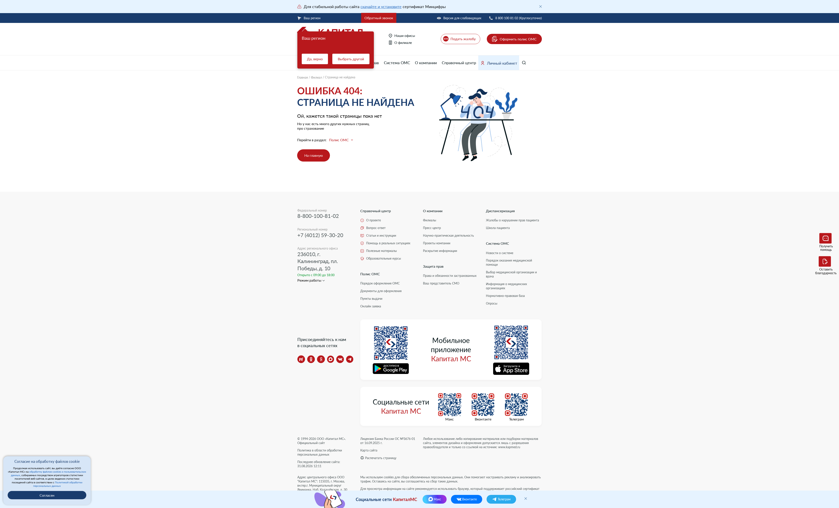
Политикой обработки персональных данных (57, 484)
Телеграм (516, 419)
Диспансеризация (500, 211)
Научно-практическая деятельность (448, 235)
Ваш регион (312, 18)
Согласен (47, 495)
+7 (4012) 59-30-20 (320, 235)
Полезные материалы (381, 251)
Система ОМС (397, 62)
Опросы (491, 303)
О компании (426, 62)
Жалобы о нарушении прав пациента (512, 220)
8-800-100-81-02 (318, 216)
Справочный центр (459, 62)
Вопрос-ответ (376, 228)
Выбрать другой (351, 59)
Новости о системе (499, 253)
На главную (313, 155)
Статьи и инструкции (381, 235)
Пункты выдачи (371, 298)
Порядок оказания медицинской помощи (509, 262)
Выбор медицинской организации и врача (511, 274)
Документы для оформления (381, 291)
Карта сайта (368, 450)
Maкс (449, 419)
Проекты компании (436, 243)
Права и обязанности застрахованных (450, 275)
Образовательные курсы (383, 258)
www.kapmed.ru (509, 447)
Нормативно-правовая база (505, 296)
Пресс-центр (432, 228)
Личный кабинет (502, 63)
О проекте (373, 220)
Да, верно (315, 59)
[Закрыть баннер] (540, 6)
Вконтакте (483, 419)
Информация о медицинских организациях (506, 286)
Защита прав (433, 266)
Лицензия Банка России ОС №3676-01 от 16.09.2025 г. (387, 441)
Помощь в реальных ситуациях (388, 243)
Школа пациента (498, 228)
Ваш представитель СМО (441, 283)
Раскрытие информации (440, 251)
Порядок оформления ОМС (380, 283)
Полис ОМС (370, 274)
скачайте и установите (381, 6)
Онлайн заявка (370, 306)
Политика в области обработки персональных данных (319, 452)
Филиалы (429, 220)
